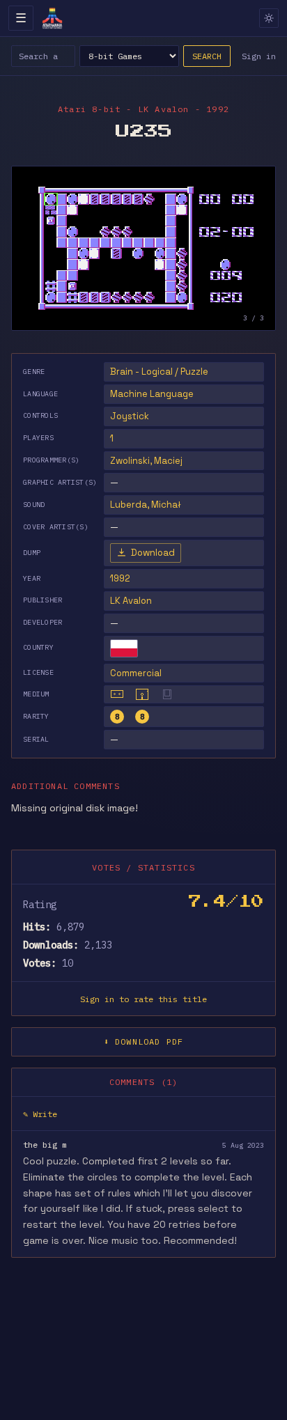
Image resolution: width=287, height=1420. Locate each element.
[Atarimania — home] (52, 18)
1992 (120, 578)
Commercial (136, 673)
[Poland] (124, 648)
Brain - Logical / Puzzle (159, 371)
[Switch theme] (269, 18)
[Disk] (142, 694)
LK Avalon (131, 601)
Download (153, 553)
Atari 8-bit (89, 109)
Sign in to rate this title (143, 999)
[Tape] (117, 694)
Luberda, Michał (145, 504)
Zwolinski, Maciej (146, 461)
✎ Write (40, 1114)
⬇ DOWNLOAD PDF (144, 1041)
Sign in (259, 56)
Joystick (129, 416)
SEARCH (207, 56)
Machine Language (152, 394)
